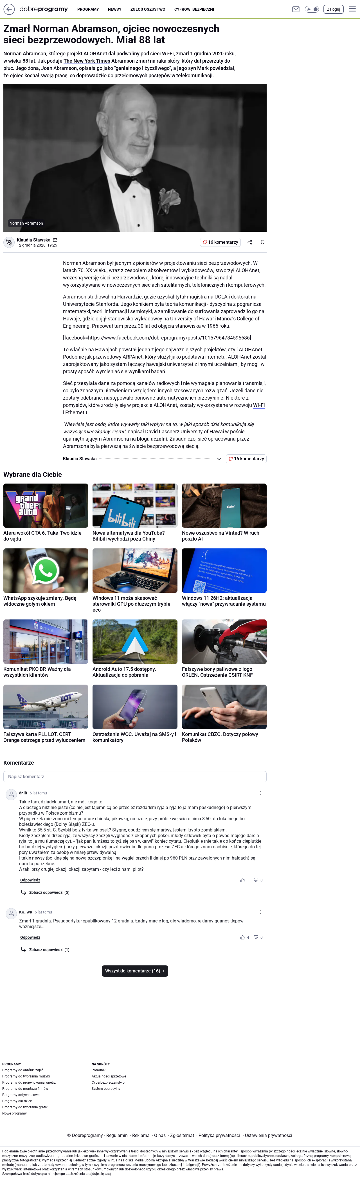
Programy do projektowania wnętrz (29, 1082)
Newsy (115, 9)
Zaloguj (333, 9)
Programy (88, 9)
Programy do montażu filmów (25, 1089)
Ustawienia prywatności (267, 1135)
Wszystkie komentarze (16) (132, 971)
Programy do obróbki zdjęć (22, 1070)
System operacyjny (106, 1089)
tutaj (108, 1174)
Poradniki (99, 1070)
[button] (312, 9)
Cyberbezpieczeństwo (108, 1082)
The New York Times (87, 61)
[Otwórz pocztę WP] (295, 9)
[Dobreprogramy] (48, 9)
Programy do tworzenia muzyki (26, 1076)
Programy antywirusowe (20, 1095)
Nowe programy (14, 1113)
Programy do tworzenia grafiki (25, 1107)
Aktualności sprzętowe (109, 1076)
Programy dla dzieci (17, 1101)
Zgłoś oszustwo (147, 9)
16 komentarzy (223, 242)
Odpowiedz (30, 880)
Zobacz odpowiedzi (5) (49, 892)
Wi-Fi (259, 405)
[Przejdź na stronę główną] (9, 13)
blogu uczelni (152, 439)
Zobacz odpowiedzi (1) (49, 949)
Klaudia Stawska (34, 240)
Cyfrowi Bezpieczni (194, 9)
